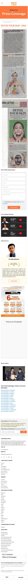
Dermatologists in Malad (7, 408)
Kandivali (25, 562)
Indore (2, 504)
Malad (17, 566)
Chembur (20, 564)
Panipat (2, 521)
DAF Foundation (4, 551)
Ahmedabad (3, 500)
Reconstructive (4, 482)
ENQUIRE (20, 577)
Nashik (2, 512)
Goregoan (13, 566)
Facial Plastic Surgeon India (6, 537)
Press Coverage (14, 21)
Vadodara (3, 527)
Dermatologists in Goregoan (8, 406)
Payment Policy (9, 571)
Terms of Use (3, 571)
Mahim (10, 564)
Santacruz (8, 566)
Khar (5, 566)
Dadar (17, 564)
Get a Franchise (4, 471)
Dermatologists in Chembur (8, 400)
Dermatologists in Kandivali (8, 390)
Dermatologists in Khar (7, 403)
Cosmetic (3, 479)
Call (7, 577)
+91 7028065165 (4, 449)
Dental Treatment (4, 487)
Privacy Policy (21, 570)
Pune (2, 513)
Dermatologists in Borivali (7, 411)
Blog (2, 464)
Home (3, 21)
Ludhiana (3, 509)
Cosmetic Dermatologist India (7, 550)
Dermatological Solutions (6, 538)
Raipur (2, 515)
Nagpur (2, 510)
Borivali (2, 567)
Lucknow (2, 507)
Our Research (3, 468)
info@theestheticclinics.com (6, 454)
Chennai (2, 497)
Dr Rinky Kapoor (4, 532)
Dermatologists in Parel (7, 396)
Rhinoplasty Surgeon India (6, 543)
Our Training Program (5, 469)
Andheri (3, 564)
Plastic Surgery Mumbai (5, 545)
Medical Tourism (4, 472)
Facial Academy (4, 546)
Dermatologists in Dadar (7, 398)
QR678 (2, 535)
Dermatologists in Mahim (7, 395)
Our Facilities (3, 466)
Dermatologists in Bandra (7, 393)
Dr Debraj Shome (4, 533)
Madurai (2, 520)
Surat (2, 517)
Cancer (2, 484)
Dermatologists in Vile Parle (8, 401)
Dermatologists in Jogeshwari (8, 409)
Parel (14, 564)
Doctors (2, 463)
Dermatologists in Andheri (7, 392)
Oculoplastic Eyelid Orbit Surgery (7, 542)
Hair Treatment (4, 481)
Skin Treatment (4, 486)
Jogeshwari (21, 566)
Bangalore (3, 492)
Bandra (7, 564)
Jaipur (2, 505)
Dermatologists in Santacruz (8, 404)
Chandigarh (3, 502)
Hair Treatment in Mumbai (6, 540)
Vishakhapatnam (4, 518)
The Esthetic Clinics (14, 570)
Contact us (3, 474)
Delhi (2, 494)
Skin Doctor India (4, 548)
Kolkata (2, 499)
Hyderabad (3, 496)
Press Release (8, 21)
